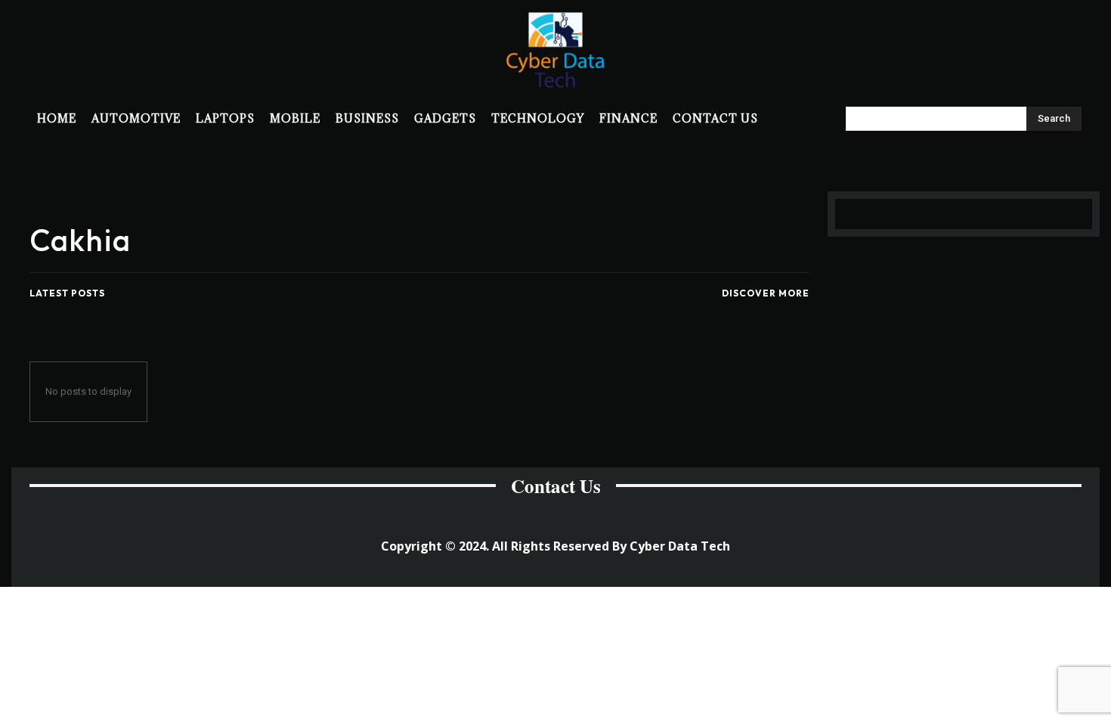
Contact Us (556, 486)
